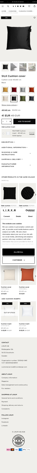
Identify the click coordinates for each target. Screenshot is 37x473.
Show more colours (9, 105)
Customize (17, 260)
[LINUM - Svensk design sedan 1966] (18, 6)
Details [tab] (18, 216)
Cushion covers (25, 11)
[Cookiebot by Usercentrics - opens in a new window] (26, 210)
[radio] (5, 89)
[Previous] (3, 38)
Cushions (12, 11)
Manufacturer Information (9, 165)
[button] (3, 6)
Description (7, 142)
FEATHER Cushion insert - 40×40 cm (19, 132)
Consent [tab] (7, 216)
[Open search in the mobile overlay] (8, 6)
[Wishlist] (29, 6)
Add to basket (24, 121)
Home (4, 11)
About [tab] (30, 216)
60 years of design (17, 1)
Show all (5, 180)
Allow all (18, 252)
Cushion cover (6, 288)
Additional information (14, 147)
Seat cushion (8, 205)
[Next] (34, 38)
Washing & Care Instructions (9, 153)
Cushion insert (6, 324)
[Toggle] (15, 142)
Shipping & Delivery (11, 159)
